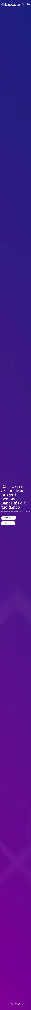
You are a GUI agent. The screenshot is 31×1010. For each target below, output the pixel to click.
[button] (23, 4)
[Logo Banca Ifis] (10, 4)
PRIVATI (6, 523)
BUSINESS (7, 518)
